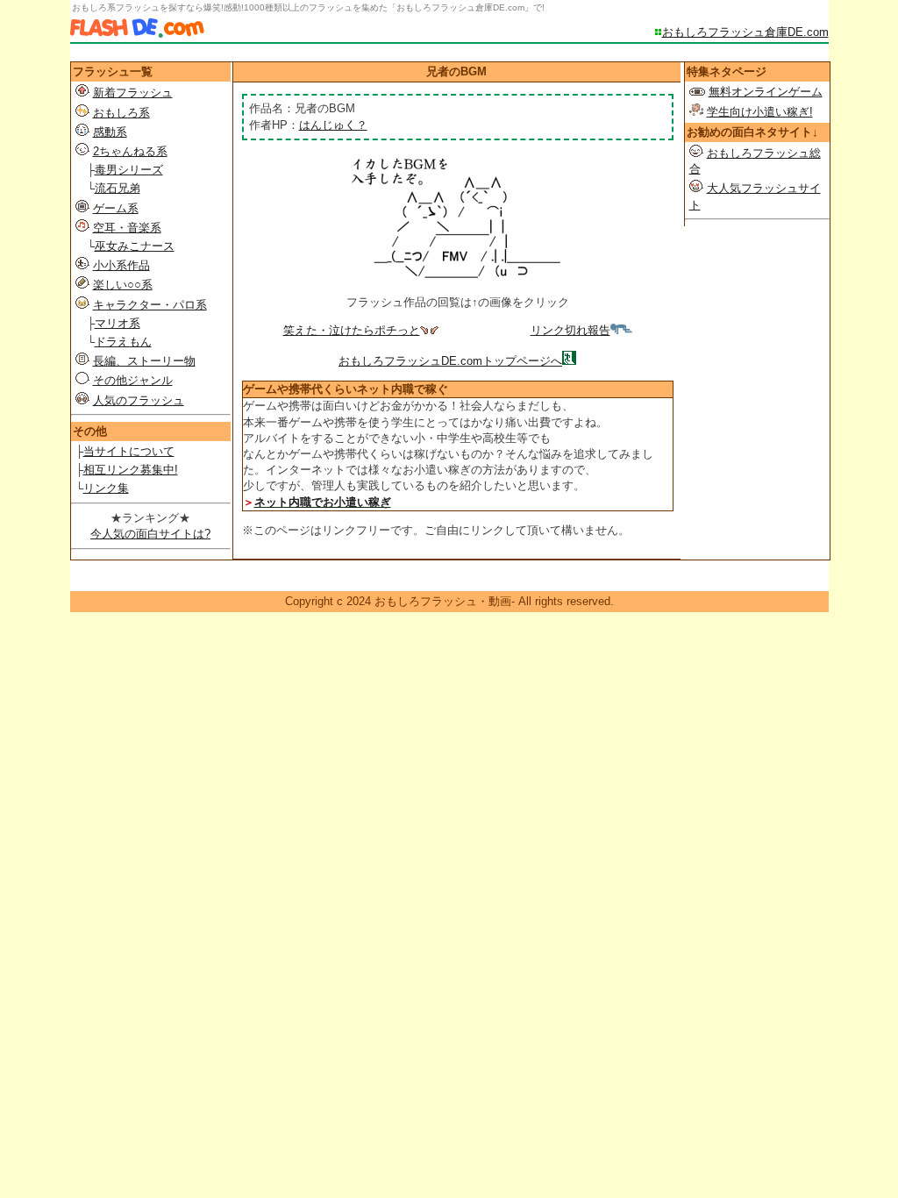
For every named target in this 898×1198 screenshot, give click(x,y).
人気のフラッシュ (138, 400)
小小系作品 (121, 265)
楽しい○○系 (123, 284)
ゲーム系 (116, 208)
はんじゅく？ (333, 125)
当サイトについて (129, 451)
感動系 (110, 132)
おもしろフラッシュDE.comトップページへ (450, 360)
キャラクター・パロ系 (150, 304)
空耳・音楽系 (127, 227)
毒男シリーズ (129, 169)
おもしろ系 (121, 112)
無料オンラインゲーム (766, 91)
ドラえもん (123, 341)
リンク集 (106, 488)
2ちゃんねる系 (130, 151)
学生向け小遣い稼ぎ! (760, 111)
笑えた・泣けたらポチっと (351, 330)
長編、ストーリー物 (144, 360)
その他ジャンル (133, 380)
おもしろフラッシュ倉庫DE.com (745, 32)
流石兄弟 (117, 188)
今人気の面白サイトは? (150, 533)
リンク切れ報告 (570, 330)
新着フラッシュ (133, 92)
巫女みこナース (135, 246)
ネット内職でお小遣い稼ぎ (322, 502)
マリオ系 (117, 323)
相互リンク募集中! (130, 469)
